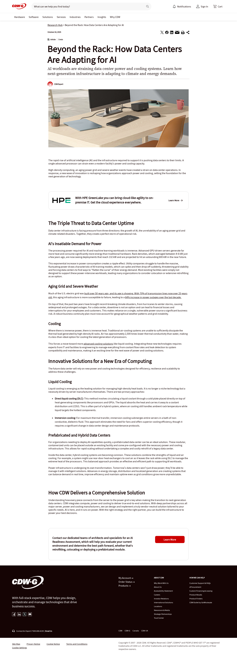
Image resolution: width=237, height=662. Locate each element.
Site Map (16, 643)
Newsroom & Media (162, 610)
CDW (120, 630)
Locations (158, 606)
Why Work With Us (161, 583)
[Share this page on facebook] (166, 33)
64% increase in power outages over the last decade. (153, 297)
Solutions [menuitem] (47, 17)
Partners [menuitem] (89, 17)
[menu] (182, 6)
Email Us (48, 631)
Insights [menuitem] (102, 17)
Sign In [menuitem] (204, 6)
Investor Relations (161, 598)
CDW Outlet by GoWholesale (200, 602)
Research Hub (55, 25)
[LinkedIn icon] (19, 614)
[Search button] (147, 6)
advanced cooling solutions (98, 343)
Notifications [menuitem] (184, 6)
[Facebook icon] (14, 614)
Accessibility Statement (163, 591)
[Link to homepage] (19, 6)
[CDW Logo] (19, 6)
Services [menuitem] (61, 17)
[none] (19, 17)
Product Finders (195, 598)
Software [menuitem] (34, 17)
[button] (217, 6)
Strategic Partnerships (163, 614)
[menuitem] (174, 6)
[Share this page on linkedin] (171, 33)
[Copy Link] (187, 33)
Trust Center (159, 618)
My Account (124, 577)
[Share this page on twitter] (162, 33)
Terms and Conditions (76, 643)
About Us (158, 587)
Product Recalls (195, 594)
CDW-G (127, 630)
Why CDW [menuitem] (115, 17)
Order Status (125, 581)
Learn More (173, 200)
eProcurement (195, 587)
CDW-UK (144, 630)
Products (123, 585)
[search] (86, 6)
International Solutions (163, 602)
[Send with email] (177, 33)
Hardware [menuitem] (19, 17)
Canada (136, 630)
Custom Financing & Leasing (200, 591)
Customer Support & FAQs (200, 583)
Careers (157, 594)
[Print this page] (183, 33)
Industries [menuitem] (75, 17)
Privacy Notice (33, 643)
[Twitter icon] (24, 614)
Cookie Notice (53, 643)
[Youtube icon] (30, 614)
